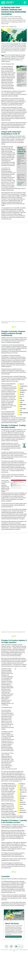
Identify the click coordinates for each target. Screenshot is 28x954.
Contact (10, 949)
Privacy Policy (16, 949)
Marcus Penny (13, 26)
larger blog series (14, 43)
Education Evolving (9, 2)
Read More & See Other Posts (13, 936)
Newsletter (19, 946)
